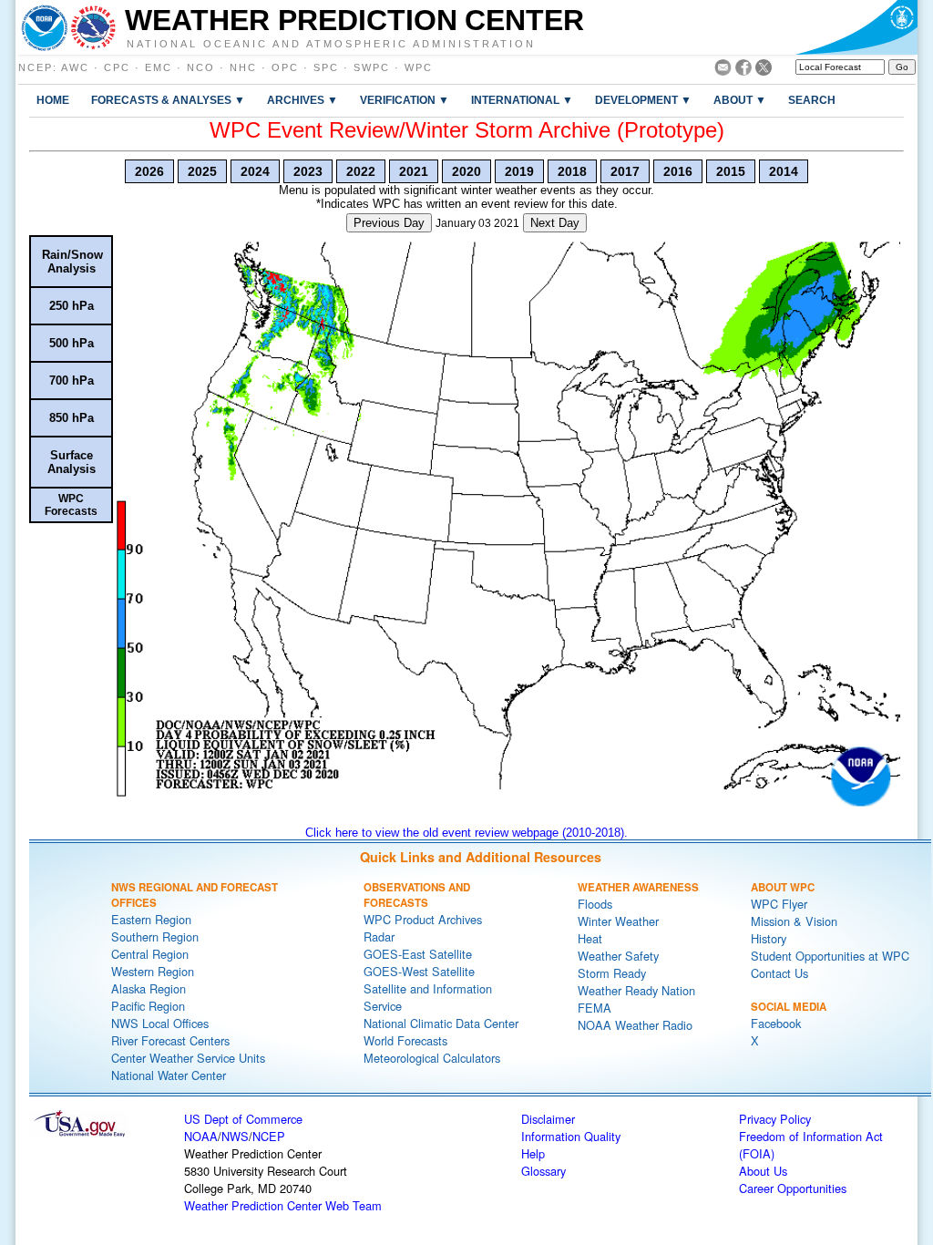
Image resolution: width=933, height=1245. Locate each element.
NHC (243, 67)
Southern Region (155, 936)
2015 (730, 171)
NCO (201, 67)
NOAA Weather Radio (635, 1025)
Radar (379, 936)
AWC (75, 67)
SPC (326, 67)
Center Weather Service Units (188, 1057)
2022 (360, 171)
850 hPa (71, 418)
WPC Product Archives (423, 919)
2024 (255, 171)
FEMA (594, 1007)
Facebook (776, 1023)
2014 (783, 171)
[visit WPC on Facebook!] (743, 70)
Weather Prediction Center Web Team (283, 1205)
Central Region (150, 953)
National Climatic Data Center (441, 1023)
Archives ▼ (302, 100)
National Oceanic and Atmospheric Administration (331, 42)
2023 (308, 171)
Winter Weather (618, 921)
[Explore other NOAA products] (44, 27)
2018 (572, 171)
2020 (466, 171)
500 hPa (71, 343)
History (768, 938)
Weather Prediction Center (354, 20)
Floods (595, 903)
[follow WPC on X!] (763, 70)
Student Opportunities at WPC (830, 955)
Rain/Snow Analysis (72, 261)
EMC (158, 67)
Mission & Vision (794, 921)
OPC (285, 67)
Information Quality (570, 1136)
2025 (202, 171)
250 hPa (71, 306)
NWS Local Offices (160, 1023)
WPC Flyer (779, 903)
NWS (235, 1136)
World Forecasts (405, 1040)
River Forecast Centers (170, 1040)
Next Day (554, 223)
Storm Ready (612, 973)
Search (812, 100)
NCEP (35, 67)
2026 (149, 171)
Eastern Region (151, 919)
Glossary (543, 1170)
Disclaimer (548, 1118)
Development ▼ (643, 100)
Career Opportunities (792, 1188)
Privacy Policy (775, 1118)
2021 (413, 171)
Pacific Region (148, 1005)
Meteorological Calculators (432, 1057)
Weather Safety (618, 955)
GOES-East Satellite (418, 953)
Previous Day (389, 223)
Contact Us (779, 973)
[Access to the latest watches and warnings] (93, 27)
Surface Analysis (71, 462)
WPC (419, 67)
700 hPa (71, 380)
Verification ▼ (404, 100)
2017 (625, 171)
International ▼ (522, 100)
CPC (117, 67)
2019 (519, 171)
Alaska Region (148, 988)
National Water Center (168, 1075)
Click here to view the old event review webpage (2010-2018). (466, 832)
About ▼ (739, 100)
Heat (590, 938)
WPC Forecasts (71, 505)
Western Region (152, 971)
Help (533, 1153)
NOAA (201, 1136)
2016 (677, 171)
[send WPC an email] (723, 70)
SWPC (372, 67)
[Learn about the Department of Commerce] (856, 27)
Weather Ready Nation (636, 990)
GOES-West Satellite (419, 971)
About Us (763, 1170)
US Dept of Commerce (243, 1118)
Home (52, 100)
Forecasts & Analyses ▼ (168, 100)
